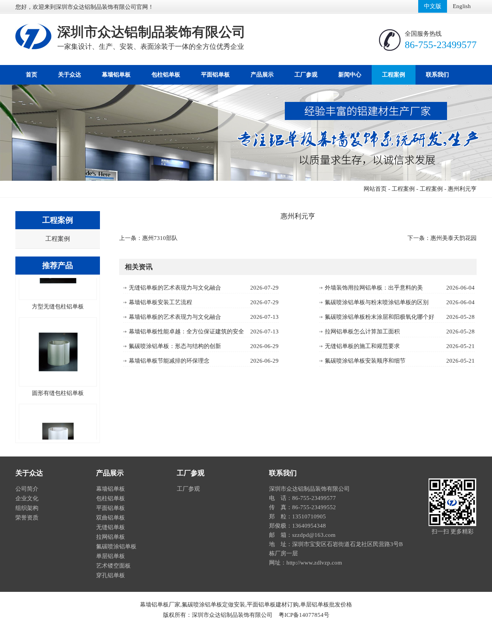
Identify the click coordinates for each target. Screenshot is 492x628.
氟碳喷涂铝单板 (116, 546)
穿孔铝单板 (110, 575)
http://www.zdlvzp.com (314, 563)
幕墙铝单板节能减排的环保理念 (169, 361)
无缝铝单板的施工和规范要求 (362, 346)
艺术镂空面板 (113, 566)
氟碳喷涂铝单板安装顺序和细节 (365, 361)
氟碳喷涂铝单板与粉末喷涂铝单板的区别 (377, 302)
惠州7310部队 (160, 238)
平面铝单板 (215, 75)
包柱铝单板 (165, 75)
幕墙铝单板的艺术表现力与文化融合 (175, 317)
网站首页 (375, 189)
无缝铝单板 (110, 527)
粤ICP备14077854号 (304, 615)
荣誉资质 (26, 518)
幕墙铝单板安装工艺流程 (160, 302)
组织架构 (26, 508)
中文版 (432, 6)
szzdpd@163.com (314, 535)
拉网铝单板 (110, 537)
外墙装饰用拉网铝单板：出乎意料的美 (374, 288)
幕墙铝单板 (116, 75)
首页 (31, 75)
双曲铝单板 (110, 518)
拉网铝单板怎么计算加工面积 (362, 331)
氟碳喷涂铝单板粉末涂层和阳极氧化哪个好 (379, 317)
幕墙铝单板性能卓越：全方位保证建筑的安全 (186, 331)
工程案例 (393, 75)
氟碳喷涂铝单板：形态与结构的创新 (175, 346)
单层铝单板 (110, 556)
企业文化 (26, 498)
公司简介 (26, 489)
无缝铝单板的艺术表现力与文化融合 (175, 288)
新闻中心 (349, 75)
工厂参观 (305, 75)
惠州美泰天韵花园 (453, 238)
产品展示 (262, 75)
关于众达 (69, 75)
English (462, 6)
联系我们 (437, 75)
